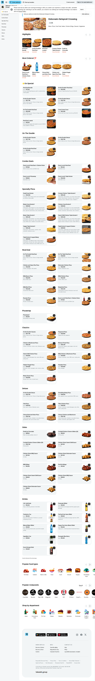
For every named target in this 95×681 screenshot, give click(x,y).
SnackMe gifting (54, 647)
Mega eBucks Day (54, 649)
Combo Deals (5, 17)
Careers (37, 651)
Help (65, 647)
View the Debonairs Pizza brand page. (29, 558)
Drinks (3, 39)
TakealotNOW (69, 662)
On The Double (5, 14)
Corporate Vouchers (54, 651)
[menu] (6, 2)
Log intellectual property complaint (72, 651)
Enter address (16, 2)
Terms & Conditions (63, 660)
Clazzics (3, 30)
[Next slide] (89, 34)
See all (80, 585)
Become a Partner (40, 647)
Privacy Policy (22, 11)
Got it (81, 9)
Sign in (84, 2)
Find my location (29, 2)
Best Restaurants (49, 662)
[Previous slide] (86, 34)
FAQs (65, 649)
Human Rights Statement (74, 660)
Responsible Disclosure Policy (42, 660)
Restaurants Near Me (59, 662)
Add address (85, 14)
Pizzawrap (4, 26)
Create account (70, 2)
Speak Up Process (39, 662)
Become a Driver (39, 649)
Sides (3, 36)
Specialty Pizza (5, 20)
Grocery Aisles (77, 662)
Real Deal (4, 23)
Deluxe (3, 33)
